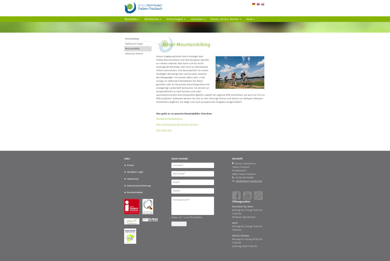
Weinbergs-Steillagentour (169, 118)
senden (179, 223)
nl (262, 4)
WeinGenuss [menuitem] (151, 19)
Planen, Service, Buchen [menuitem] (224, 19)
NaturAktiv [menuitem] (130, 19)
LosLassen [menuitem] (196, 19)
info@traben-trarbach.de (248, 181)
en (258, 4)
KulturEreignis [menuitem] (174, 19)
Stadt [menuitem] (249, 19)
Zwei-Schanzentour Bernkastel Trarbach (177, 124)
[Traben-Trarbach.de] (143, 14)
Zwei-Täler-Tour (164, 130)
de (253, 4)
